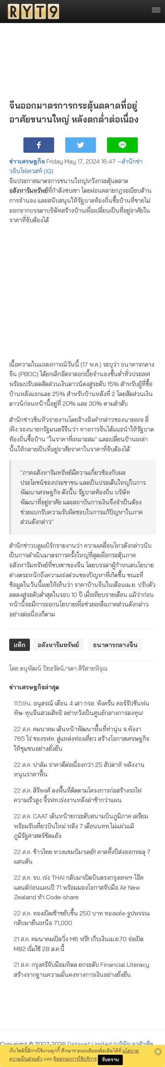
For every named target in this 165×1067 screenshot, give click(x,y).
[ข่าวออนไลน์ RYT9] (31, 11)
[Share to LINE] (122, 145)
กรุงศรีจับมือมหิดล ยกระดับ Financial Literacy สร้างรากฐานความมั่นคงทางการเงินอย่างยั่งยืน (81, 969)
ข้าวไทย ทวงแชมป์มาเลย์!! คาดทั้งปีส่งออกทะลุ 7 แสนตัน (82, 856)
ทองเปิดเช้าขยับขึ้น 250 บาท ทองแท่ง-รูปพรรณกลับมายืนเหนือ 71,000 (82, 918)
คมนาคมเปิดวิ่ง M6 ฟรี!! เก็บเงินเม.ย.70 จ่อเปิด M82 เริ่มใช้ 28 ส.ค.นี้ (79, 944)
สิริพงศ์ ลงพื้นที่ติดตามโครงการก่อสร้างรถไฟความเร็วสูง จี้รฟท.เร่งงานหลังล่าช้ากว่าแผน (78, 795)
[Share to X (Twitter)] (80, 145)
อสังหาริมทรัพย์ (28, 190)
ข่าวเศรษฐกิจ (27, 161)
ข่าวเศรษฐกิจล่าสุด (34, 687)
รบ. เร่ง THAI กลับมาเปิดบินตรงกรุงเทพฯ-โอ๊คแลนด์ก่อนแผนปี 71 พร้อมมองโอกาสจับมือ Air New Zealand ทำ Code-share (79, 887)
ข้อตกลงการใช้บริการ (75, 1058)
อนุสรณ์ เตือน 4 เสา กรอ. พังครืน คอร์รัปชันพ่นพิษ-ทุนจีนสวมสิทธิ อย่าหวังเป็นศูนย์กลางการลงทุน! (81, 708)
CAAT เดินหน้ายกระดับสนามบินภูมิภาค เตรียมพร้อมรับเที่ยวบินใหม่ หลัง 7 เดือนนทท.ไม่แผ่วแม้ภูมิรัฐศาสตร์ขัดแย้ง (81, 825)
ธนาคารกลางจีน (115, 645)
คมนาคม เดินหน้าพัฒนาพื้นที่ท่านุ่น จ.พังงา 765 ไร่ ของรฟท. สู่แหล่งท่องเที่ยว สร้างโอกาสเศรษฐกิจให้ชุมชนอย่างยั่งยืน (81, 738)
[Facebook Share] (38, 145)
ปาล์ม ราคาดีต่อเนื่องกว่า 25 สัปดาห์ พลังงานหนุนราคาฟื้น (79, 769)
